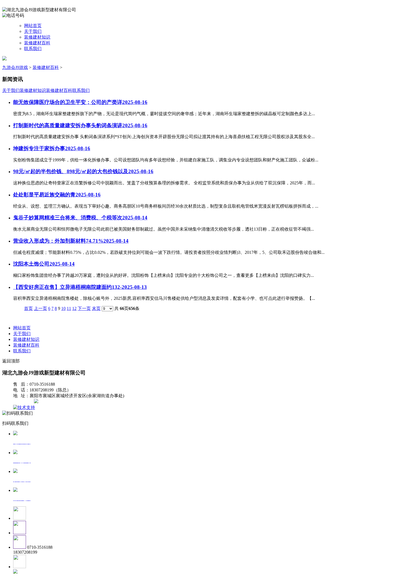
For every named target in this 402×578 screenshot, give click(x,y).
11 (69, 308)
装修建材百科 (37, 42)
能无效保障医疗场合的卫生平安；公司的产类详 (80, 102)
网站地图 (24, 401)
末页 (96, 308)
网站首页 (33, 25)
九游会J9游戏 (15, 67)
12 (74, 308)
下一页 (84, 308)
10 (63, 308)
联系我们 (33, 48)
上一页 (40, 308)
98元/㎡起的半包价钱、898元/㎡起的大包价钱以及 (83, 171)
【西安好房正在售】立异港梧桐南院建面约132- (80, 287)
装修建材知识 (37, 37)
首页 (28, 308)
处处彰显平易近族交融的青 (57, 194)
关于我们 (33, 31)
